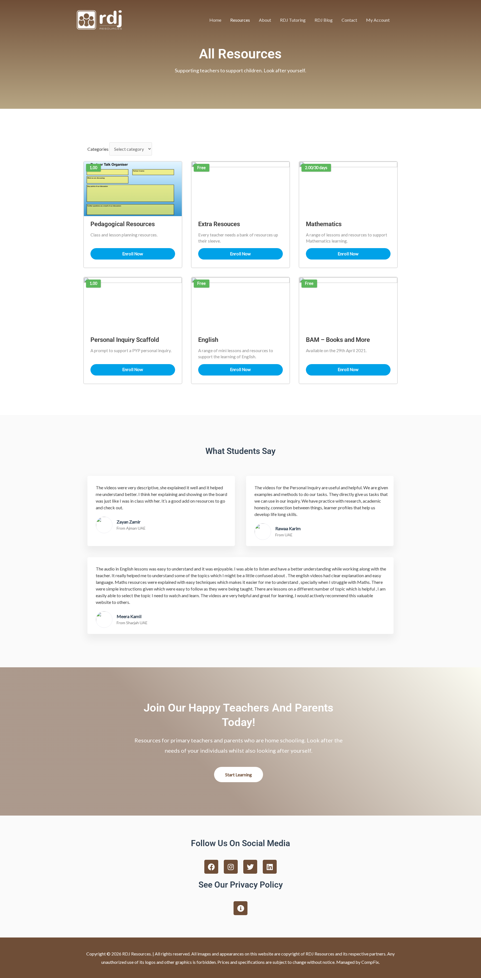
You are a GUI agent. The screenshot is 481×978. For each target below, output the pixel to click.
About (265, 20)
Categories (98, 149)
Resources (240, 20)
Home (215, 20)
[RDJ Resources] (99, 19)
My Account (378, 20)
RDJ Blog (324, 20)
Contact (349, 20)
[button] (401, 20)
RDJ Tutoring (293, 20)
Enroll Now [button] (132, 253)
